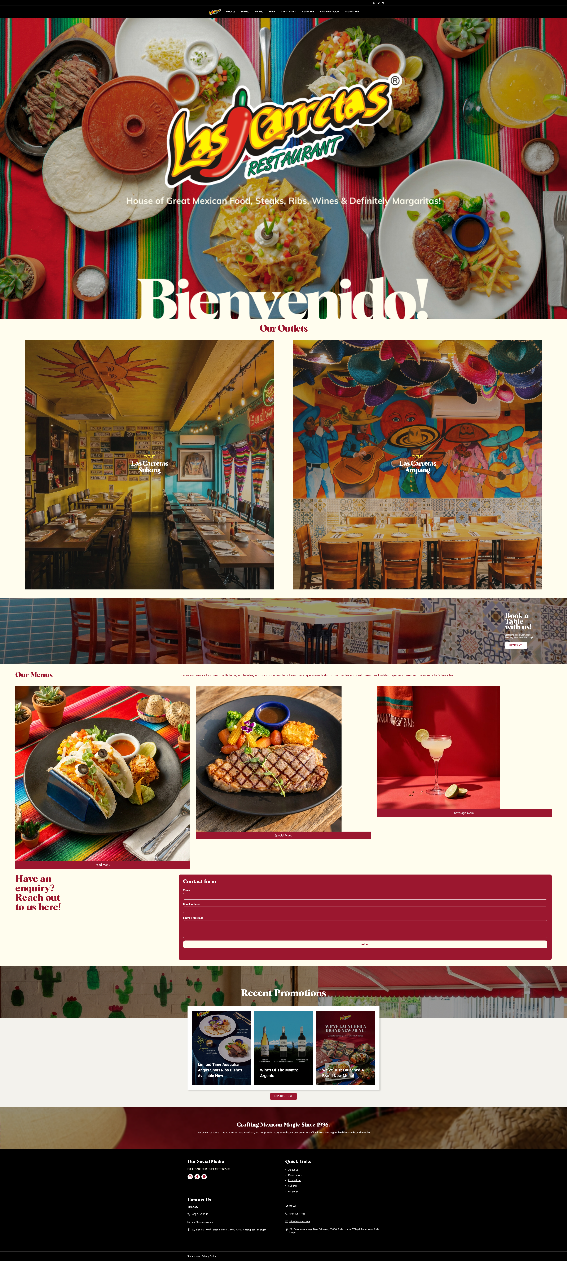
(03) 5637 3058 (200, 1214)
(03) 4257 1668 (297, 1213)
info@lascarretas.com (202, 1222)
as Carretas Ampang (417, 467)
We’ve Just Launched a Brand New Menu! (343, 1073)
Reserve (516, 645)
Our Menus (34, 675)
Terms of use (194, 1256)
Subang (292, 1186)
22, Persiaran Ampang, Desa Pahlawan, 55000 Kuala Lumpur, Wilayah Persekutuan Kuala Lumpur (334, 1230)
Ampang (293, 1191)
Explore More (283, 1096)
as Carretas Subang (149, 467)
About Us (293, 1170)
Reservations (295, 1175)
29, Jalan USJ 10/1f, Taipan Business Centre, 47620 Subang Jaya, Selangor (229, 1229)
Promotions (294, 1180)
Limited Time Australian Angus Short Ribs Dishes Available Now (220, 1070)
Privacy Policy (209, 1256)
